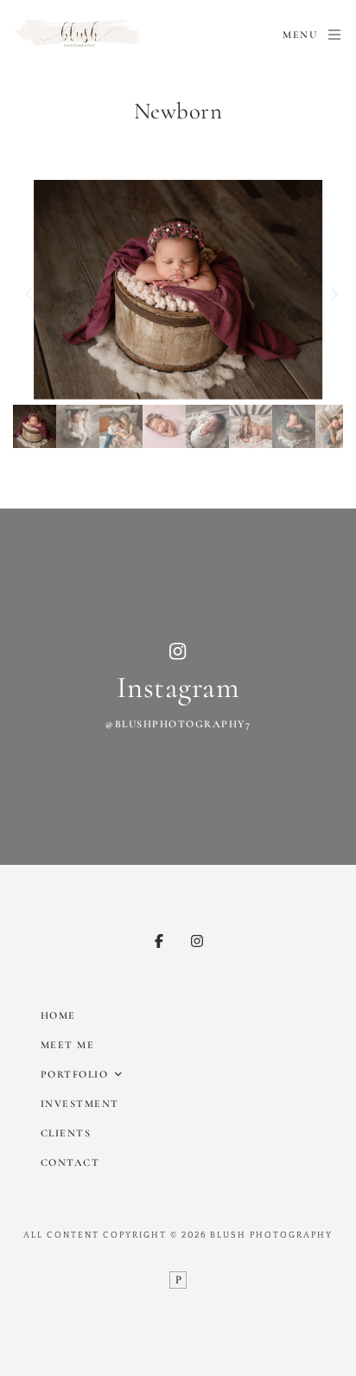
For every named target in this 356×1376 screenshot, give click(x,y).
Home (58, 1015)
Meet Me (68, 1045)
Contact (70, 1162)
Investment (80, 1104)
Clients (66, 1133)
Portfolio (75, 1074)
